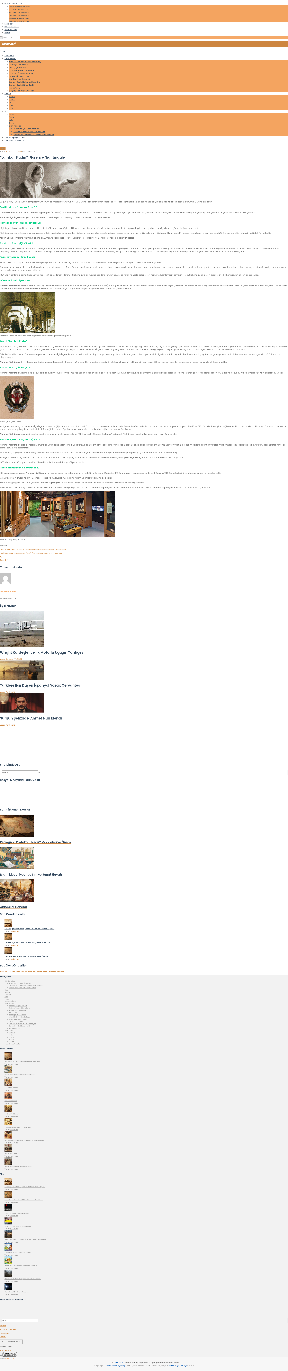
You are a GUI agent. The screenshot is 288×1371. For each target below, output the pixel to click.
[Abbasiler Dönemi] (8, 1085)
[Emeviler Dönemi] (8, 1098)
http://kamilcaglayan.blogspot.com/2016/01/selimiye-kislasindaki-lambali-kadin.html (31, 553)
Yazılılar (7, 94)
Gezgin (12, 123)
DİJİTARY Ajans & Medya (178, 1366)
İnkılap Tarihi (14, 88)
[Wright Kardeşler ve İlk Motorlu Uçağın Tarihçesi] (144, 629)
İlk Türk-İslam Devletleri (19, 76)
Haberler (7, 994)
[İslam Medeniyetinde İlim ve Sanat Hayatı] (8, 1072)
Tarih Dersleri (10, 59)
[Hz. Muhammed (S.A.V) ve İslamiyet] (8, 1125)
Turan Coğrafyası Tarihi (14, 137)
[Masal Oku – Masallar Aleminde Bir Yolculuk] (8, 1263)
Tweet (3, 560)
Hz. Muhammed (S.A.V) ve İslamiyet (17, 1127)
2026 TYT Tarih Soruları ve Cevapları (17, 1226)
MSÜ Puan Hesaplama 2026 (19, 21)
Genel (11, 114)
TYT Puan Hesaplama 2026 (18, 9)
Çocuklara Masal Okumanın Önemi (17, 1252)
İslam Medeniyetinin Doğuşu (21, 70)
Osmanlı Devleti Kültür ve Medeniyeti (25, 82)
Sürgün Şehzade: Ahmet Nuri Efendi (31, 718)
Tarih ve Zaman (14, 1028)
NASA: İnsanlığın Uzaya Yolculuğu (16, 1292)
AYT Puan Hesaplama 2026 (19, 12)
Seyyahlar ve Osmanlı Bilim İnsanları (29, 132)
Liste (11, 120)
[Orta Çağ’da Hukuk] (8, 1151)
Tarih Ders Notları (35, 972)
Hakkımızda (8, 24)
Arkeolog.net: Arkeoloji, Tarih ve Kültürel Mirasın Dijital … (29, 928)
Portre (11, 117)
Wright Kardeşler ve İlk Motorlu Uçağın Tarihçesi (42, 652)
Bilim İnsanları (15, 126)
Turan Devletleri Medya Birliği (115, 1366)
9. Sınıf (12, 99)
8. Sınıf (12, 97)
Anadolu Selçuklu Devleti (19, 79)
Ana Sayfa (9, 56)
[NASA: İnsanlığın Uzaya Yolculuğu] (8, 1290)
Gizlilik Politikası (10, 30)
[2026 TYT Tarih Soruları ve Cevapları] (8, 1224)
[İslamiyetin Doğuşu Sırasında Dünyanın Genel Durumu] (8, 1138)
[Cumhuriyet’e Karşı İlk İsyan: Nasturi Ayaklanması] (8, 1276)
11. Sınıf (12, 105)
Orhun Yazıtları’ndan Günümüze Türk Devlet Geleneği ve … (25, 1239)
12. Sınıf (12, 108)
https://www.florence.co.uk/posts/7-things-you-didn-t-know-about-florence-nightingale (33, 549)
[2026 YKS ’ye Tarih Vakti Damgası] (8, 1211)
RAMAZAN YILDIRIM (8, 591)
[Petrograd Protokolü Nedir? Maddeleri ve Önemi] (8, 953)
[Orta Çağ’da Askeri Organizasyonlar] (8, 1164)
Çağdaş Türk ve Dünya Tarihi (21, 91)
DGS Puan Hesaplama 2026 (19, 18)
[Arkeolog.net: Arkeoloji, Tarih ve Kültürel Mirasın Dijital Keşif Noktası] (8, 926)
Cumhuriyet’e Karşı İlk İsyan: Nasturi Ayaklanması (22, 1279)
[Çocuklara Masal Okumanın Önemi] (8, 1250)
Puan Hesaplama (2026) (13, 3)
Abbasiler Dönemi (11, 1088)
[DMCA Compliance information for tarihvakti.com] (8, 1356)
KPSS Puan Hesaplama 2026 (19, 6)
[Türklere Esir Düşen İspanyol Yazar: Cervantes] (144, 670)
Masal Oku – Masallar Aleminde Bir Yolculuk (20, 1266)
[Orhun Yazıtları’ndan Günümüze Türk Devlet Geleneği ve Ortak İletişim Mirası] (8, 1237)
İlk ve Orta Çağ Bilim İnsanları (26, 129)
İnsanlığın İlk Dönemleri (19, 64)
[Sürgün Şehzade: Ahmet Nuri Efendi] (144, 703)
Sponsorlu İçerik (10, 1001)
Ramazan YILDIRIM (14, 151)
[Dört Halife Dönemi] (8, 1112)
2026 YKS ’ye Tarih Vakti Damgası (16, 1213)
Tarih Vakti (15, 931)
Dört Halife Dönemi (11, 1114)
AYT (10, 972)
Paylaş (3, 557)
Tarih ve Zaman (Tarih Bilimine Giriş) (25, 61)
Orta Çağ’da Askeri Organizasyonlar (18, 1166)
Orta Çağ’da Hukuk (11, 1153)
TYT (6, 972)
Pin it (9, 560)
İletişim (7, 33)
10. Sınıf (12, 102)
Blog (6, 111)
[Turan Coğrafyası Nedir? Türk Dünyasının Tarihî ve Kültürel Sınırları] (8, 939)
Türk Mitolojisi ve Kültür (14, 140)
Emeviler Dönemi (10, 1101)
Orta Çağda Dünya (17, 67)
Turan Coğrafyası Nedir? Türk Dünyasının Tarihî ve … (27, 942)
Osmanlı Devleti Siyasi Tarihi (21, 85)
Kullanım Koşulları (11, 27)
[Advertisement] (67, 744)
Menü (2, 51)
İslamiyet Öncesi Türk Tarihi (21, 73)
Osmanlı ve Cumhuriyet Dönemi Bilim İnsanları (34, 134)
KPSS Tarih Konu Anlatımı (53, 972)
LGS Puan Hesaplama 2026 (19, 15)
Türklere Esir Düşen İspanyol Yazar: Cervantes (40, 685)
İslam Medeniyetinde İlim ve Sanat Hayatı (19, 1074)
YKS (13, 972)
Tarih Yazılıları (9, 1030)
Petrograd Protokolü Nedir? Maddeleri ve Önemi (26, 956)
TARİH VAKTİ (9, 1358)
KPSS (2, 972)
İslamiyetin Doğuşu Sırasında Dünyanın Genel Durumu (24, 1140)
